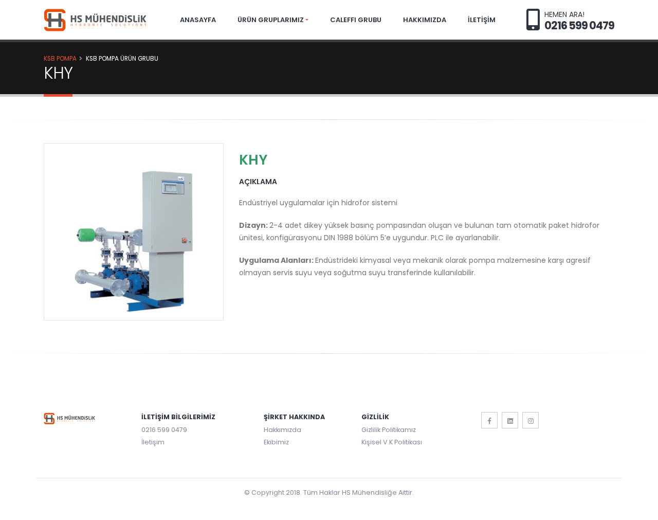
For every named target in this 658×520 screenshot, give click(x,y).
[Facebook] (489, 420)
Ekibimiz (276, 442)
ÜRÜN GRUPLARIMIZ (270, 20)
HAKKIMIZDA (424, 20)
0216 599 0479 (164, 429)
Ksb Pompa (60, 59)
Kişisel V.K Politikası (391, 442)
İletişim (152, 442)
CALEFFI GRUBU (355, 20)
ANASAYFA (198, 20)
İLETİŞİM (482, 20)
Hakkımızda (282, 429)
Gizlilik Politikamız (388, 429)
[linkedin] (510, 420)
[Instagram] (530, 420)
